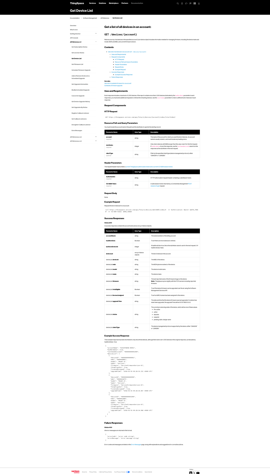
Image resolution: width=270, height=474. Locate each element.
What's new (74, 30)
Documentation (137, 3)
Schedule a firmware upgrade (113, 85)
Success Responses (117, 72)
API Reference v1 (75, 42)
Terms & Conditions (137, 472)
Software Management (90, 18)
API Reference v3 (76, 141)
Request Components (118, 57)
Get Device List (117, 18)
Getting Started (75, 34)
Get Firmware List (77, 64)
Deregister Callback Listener (81, 125)
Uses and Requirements (118, 54)
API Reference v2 (76, 137)
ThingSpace (77, 3)
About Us (84, 472)
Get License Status (78, 53)
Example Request (120, 69)
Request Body (119, 67)
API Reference (105, 18)
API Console (74, 38)
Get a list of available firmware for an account (117, 83)
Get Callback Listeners (79, 119)
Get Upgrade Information (80, 84)
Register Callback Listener (80, 113)
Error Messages (77, 130)
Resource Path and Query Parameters (126, 62)
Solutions (102, 3)
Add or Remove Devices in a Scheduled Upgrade (81, 77)
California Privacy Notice (105, 472)
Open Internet (148, 472)
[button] (190, 3)
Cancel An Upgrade (78, 96)
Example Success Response (123, 74)
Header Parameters (121, 64)
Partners (125, 3)
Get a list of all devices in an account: (127, 52)
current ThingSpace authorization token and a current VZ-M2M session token (149, 167)
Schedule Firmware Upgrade (81, 70)
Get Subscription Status (79, 47)
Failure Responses (117, 77)
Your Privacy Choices (119, 472)
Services (92, 3)
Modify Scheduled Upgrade (81, 90)
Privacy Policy (93, 472)
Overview (73, 25)
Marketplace (114, 3)
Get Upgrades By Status (79, 107)
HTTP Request (119, 59)
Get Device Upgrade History (81, 101)
